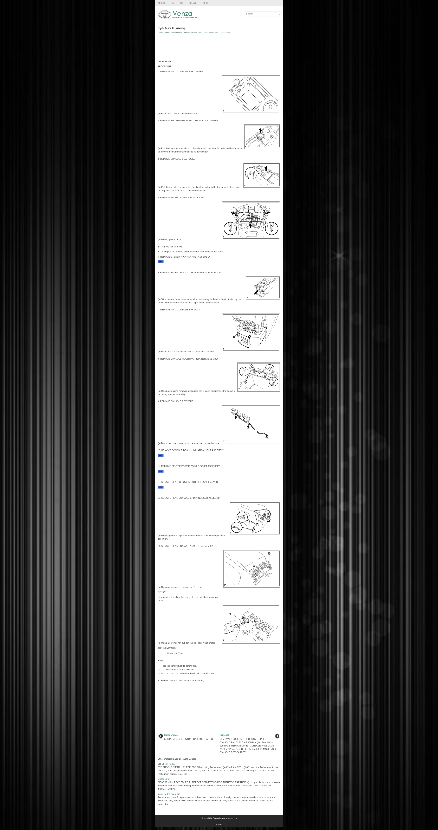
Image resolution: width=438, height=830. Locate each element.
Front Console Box (210, 33)
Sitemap (192, 3)
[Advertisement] (219, 48)
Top (182, 3)
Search (205, 3)
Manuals (161, 3)
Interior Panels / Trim (192, 33)
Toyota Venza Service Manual (170, 33)
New (173, 3)
